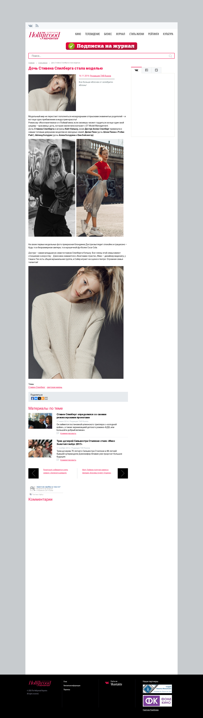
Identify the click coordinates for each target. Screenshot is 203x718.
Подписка (67, 690)
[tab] (136, 70)
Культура (168, 34)
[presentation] (136, 70)
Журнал (120, 34)
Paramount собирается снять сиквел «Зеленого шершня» (55, 471)
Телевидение (92, 34)
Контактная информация (72, 686)
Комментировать (68, 433)
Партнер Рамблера (151, 710)
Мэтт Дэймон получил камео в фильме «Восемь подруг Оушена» (96, 471)
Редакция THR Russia (100, 76)
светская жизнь (54, 387)
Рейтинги (153, 34)
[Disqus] (78, 542)
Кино (78, 34)
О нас (65, 682)
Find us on (116, 683)
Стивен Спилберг (36, 387)
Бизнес (108, 34)
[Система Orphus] (46, 495)
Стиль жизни (136, 34)
